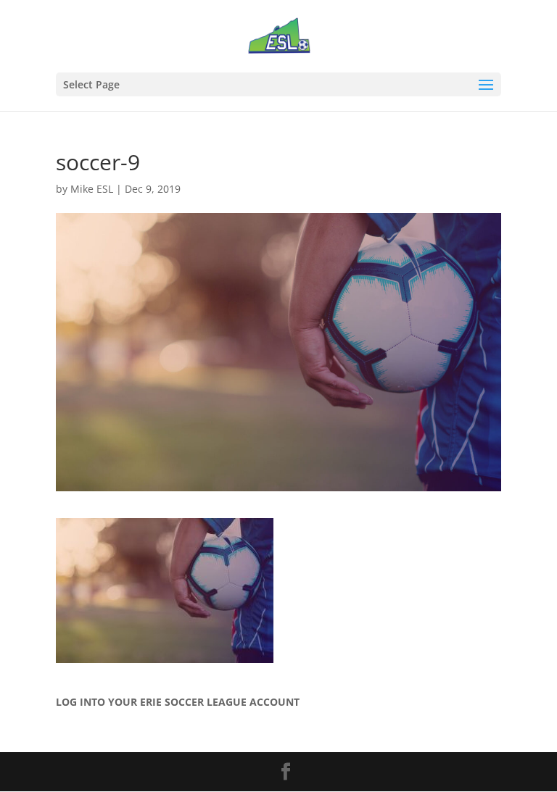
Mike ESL (91, 189)
